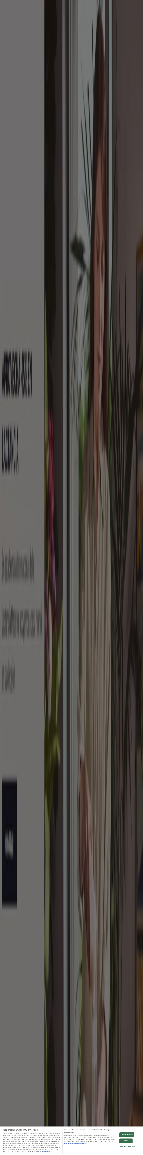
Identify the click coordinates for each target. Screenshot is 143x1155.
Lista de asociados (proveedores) (75, 1144)
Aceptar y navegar (127, 1135)
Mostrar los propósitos (127, 1146)
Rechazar (126, 1141)
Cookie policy (45, 1151)
